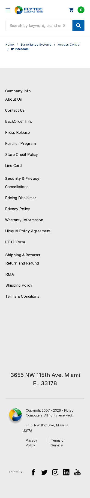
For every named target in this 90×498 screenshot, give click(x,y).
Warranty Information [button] (24, 220)
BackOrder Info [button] (18, 121)
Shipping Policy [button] (18, 285)
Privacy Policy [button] (17, 209)
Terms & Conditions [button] (22, 296)
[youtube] (77, 472)
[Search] (78, 25)
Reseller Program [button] (20, 143)
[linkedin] (66, 472)
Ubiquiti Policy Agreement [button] (27, 231)
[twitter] (44, 472)
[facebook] (33, 472)
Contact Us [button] (15, 110)
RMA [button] (9, 274)
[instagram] (55, 472)
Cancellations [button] (16, 186)
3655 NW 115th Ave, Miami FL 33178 (46, 428)
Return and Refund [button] (22, 263)
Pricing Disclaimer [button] (20, 197)
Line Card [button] (13, 165)
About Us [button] (13, 99)
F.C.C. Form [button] (15, 242)
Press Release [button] (17, 132)
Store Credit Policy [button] (21, 154)
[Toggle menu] (7, 10)
